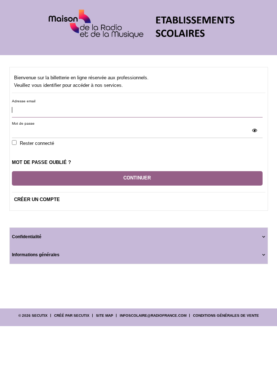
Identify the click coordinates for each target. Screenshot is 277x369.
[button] (254, 130)
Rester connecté (37, 143)
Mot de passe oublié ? (41, 162)
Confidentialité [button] (26, 236)
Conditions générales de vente (226, 315)
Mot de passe (23, 123)
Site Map (104, 315)
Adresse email (23, 101)
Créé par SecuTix (71, 315)
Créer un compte (37, 199)
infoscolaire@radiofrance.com (153, 315)
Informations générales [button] (36, 254)
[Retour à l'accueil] (138, 27)
